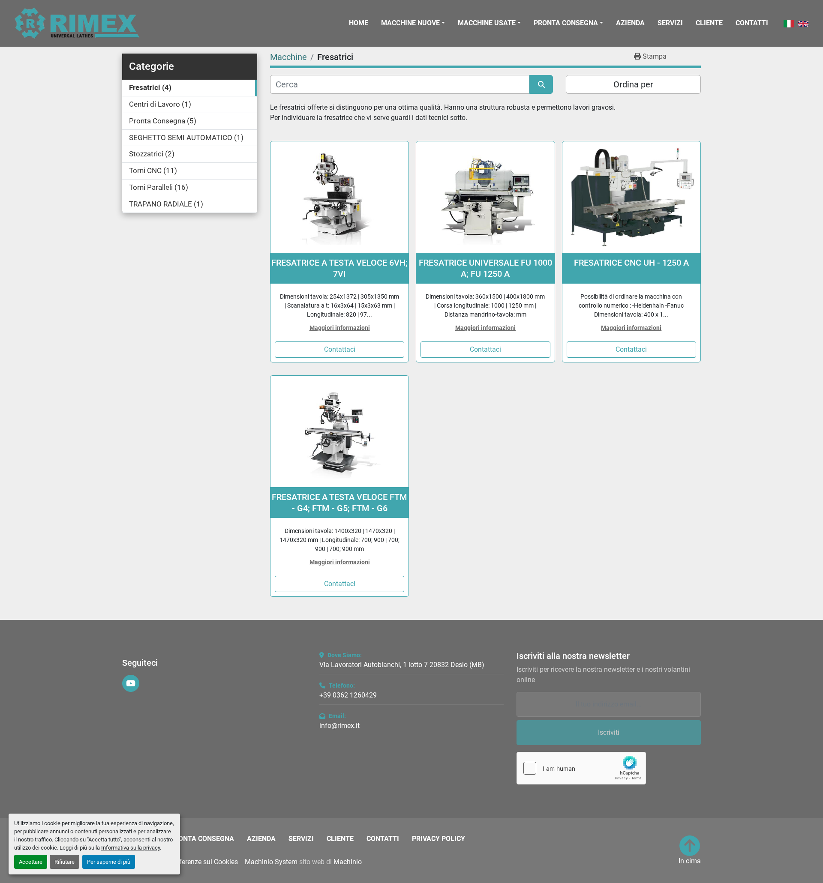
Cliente (709, 23)
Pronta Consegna (566, 23)
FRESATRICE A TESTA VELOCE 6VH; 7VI (339, 268)
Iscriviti (608, 732)
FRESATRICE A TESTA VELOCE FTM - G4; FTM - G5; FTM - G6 (339, 502)
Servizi (670, 23)
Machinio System (271, 862)
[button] (413, 23)
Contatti (752, 23)
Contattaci (339, 349)
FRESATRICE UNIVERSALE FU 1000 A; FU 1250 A (485, 268)
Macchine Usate (487, 23)
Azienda (630, 23)
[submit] (541, 84)
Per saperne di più (108, 862)
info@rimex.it (339, 725)
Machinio (347, 862)
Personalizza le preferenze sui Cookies (180, 862)
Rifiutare (64, 862)
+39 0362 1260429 (348, 695)
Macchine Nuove (410, 23)
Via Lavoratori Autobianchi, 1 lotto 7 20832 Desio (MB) (401, 665)
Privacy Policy (438, 839)
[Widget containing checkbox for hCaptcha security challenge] (581, 768)
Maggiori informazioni (339, 327)
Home (358, 23)
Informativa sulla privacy (130, 847)
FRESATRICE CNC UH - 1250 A (631, 262)
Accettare (30, 862)
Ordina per (633, 84)
